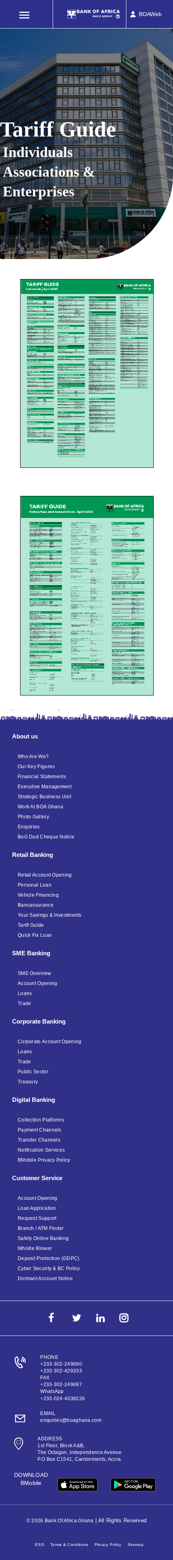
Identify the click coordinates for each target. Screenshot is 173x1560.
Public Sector (33, 1072)
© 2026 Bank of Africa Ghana (60, 1520)
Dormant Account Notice (45, 1278)
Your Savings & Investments (50, 915)
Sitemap (136, 1544)
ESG (39, 1544)
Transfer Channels (39, 1140)
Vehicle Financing (38, 895)
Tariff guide (31, 925)
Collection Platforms (41, 1120)
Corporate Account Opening (50, 1041)
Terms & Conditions (69, 1544)
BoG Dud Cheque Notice (46, 837)
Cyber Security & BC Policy (49, 1268)
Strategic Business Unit (44, 796)
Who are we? (33, 756)
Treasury (28, 1082)
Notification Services (41, 1150)
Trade (24, 1003)
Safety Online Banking (43, 1238)
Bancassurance (36, 905)
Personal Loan (34, 885)
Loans (25, 993)
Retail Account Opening (45, 875)
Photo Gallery (33, 817)
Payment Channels (40, 1130)
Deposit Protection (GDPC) (49, 1258)
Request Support (37, 1218)
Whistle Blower (35, 1248)
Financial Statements (42, 776)
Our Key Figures (36, 766)
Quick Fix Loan (35, 935)
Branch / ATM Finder (41, 1228)
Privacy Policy (108, 1544)
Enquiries (29, 827)
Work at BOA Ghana (40, 807)
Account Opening (38, 983)
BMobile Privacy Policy (44, 1160)
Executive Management (45, 786)
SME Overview (34, 973)
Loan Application (37, 1208)
